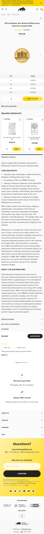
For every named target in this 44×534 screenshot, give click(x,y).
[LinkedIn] (24, 491)
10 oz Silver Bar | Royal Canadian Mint (12, 138)
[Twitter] (15, 491)
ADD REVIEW (35, 336)
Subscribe (22, 474)
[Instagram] (20, 491)
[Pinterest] (33, 491)
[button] (22, 106)
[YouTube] (29, 491)
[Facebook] (11, 491)
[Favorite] (41, 18)
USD (29, 532)
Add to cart (32, 99)
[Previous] (3, 55)
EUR (25, 532)
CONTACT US (16, 5)
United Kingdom (26, 529)
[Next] (40, 55)
